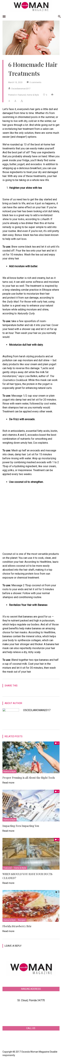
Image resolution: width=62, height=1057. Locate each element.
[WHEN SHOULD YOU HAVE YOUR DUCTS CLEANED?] (31, 853)
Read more (8, 782)
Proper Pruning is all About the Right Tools (28, 777)
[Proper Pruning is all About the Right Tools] (31, 757)
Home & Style (33, 95)
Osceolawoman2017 (20, 89)
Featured (22, 95)
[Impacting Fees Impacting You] (31, 805)
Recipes (21, 920)
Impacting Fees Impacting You (20, 826)
